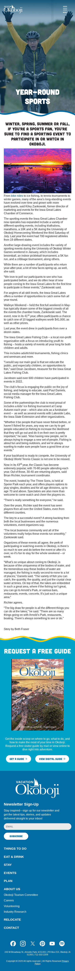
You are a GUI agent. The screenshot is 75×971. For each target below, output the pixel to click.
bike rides (16, 195)
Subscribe (16, 836)
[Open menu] (65, 9)
